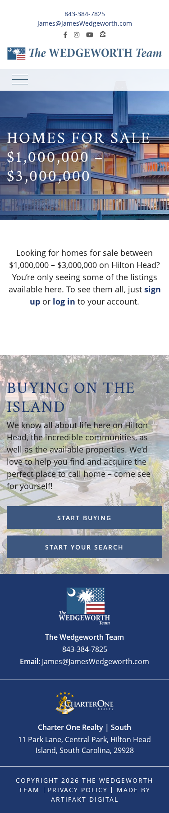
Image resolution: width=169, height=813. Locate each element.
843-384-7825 (84, 13)
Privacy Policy (78, 789)
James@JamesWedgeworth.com (84, 23)
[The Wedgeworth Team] (84, 52)
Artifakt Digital (85, 799)
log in (64, 301)
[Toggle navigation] (20, 79)
